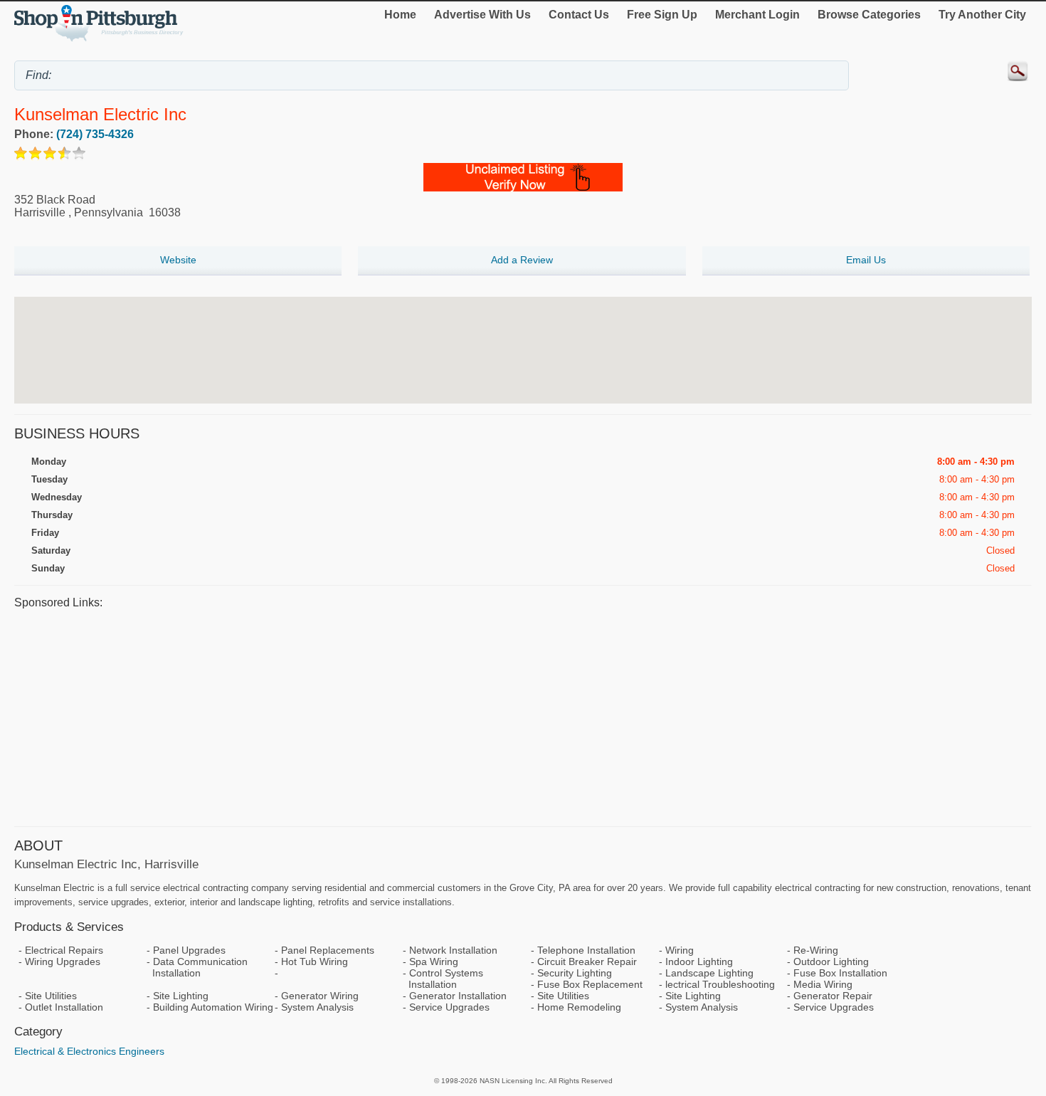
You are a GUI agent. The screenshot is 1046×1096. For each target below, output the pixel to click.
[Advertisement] (441, 716)
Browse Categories (869, 15)
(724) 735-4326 (95, 134)
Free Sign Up (662, 15)
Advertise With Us (482, 15)
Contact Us (579, 15)
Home (400, 15)
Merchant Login (757, 15)
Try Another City (982, 15)
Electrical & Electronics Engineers (89, 1051)
